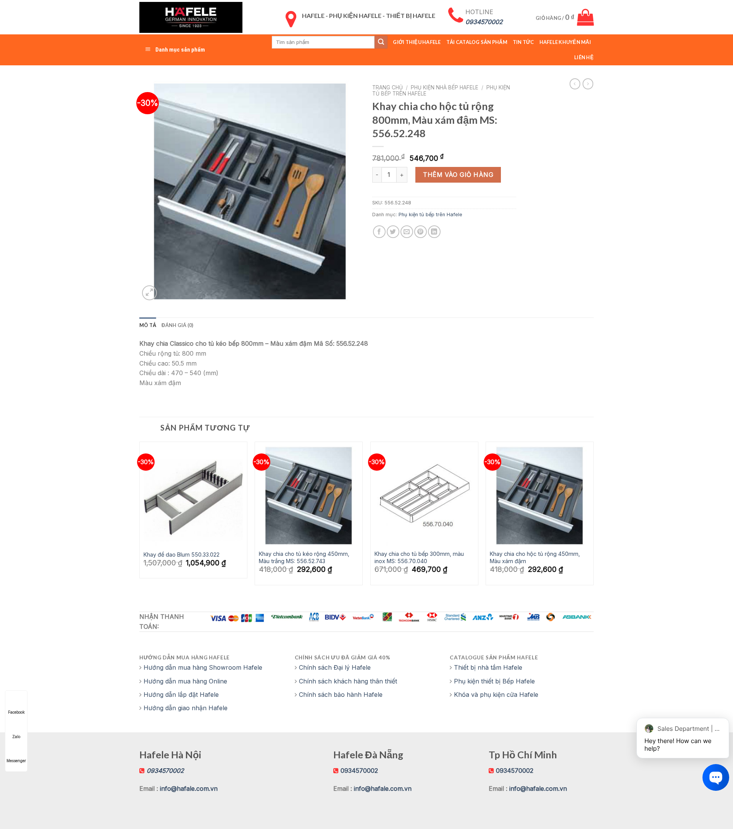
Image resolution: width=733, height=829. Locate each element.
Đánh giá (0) (177, 325)
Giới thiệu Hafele (417, 42)
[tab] (147, 325)
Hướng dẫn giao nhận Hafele (186, 708)
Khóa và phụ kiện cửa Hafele (496, 694)
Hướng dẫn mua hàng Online (185, 681)
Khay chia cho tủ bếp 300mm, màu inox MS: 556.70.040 (419, 557)
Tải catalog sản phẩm (476, 42)
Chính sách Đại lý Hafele (335, 667)
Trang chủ (387, 87)
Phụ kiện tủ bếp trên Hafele (430, 214)
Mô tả (147, 325)
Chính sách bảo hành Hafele (341, 694)
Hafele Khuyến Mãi (565, 42)
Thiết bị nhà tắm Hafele (488, 667)
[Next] (593, 516)
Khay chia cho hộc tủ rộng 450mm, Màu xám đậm (535, 557)
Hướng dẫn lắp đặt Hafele (181, 694)
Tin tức (523, 42)
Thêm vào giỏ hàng (458, 174)
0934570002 (359, 770)
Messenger (16, 760)
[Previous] (139, 516)
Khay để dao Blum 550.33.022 (182, 554)
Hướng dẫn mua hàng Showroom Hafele (203, 667)
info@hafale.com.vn (189, 788)
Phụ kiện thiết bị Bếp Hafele (494, 681)
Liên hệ (584, 57)
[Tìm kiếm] (381, 42)
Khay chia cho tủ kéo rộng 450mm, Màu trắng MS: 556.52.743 (304, 557)
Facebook (16, 712)
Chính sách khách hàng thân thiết (348, 681)
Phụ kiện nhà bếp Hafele (444, 87)
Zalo (16, 736)
